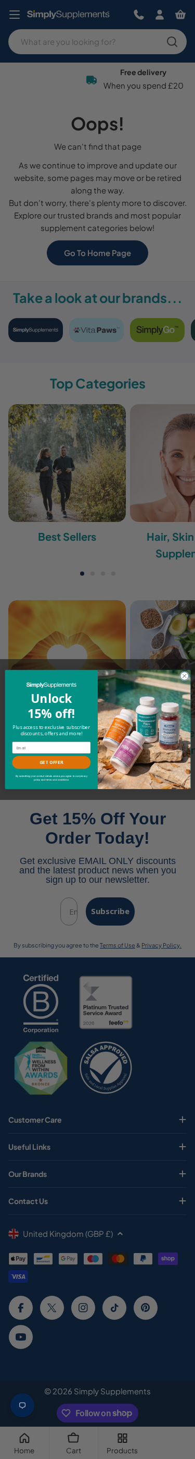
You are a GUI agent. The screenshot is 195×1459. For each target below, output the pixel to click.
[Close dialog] (184, 676)
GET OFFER (51, 762)
